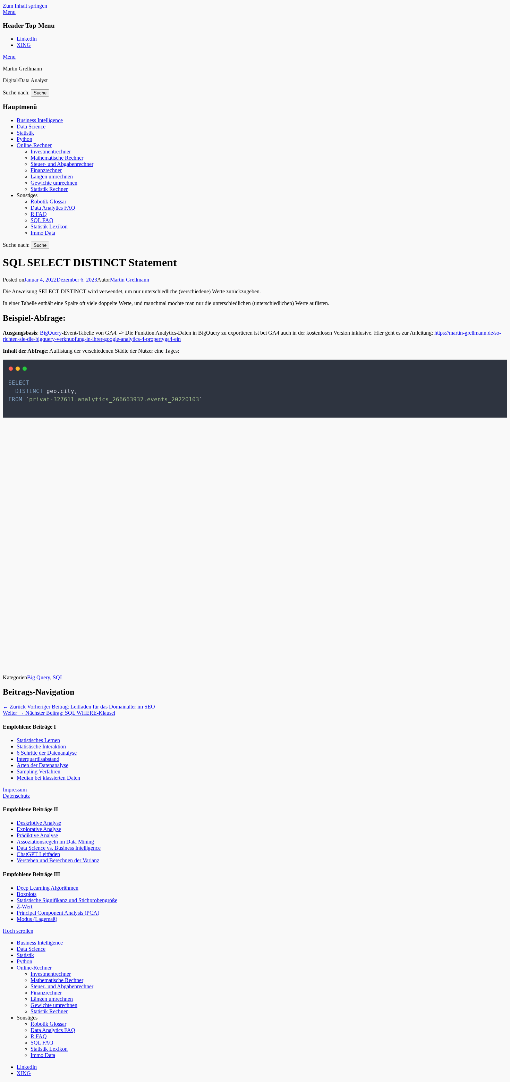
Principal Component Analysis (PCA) (58, 913)
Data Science (31, 126)
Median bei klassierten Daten (48, 778)
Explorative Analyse (39, 829)
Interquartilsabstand (38, 759)
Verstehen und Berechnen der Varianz (58, 860)
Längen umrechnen (52, 176)
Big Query (38, 677)
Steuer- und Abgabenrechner (62, 164)
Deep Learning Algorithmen (47, 888)
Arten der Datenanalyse (42, 765)
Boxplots (26, 894)
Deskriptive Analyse (39, 823)
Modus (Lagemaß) (37, 919)
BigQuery (51, 333)
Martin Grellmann (22, 69)
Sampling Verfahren (38, 771)
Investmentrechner (51, 151)
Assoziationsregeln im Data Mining (55, 842)
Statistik (25, 133)
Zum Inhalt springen (25, 6)
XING (24, 45)
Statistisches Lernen (38, 740)
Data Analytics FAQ (53, 208)
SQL (58, 677)
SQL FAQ (42, 220)
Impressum (15, 789)
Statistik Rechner (49, 189)
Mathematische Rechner (57, 158)
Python (24, 139)
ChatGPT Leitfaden (38, 854)
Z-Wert (24, 906)
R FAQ (39, 214)
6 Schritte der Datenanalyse (47, 753)
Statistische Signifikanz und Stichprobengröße (67, 900)
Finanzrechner (46, 170)
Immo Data (43, 233)
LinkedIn (27, 39)
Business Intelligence (40, 120)
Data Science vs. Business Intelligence (59, 848)
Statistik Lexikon (49, 226)
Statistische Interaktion (41, 746)
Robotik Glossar (48, 201)
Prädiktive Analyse (37, 835)
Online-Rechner (34, 145)
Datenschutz (16, 796)
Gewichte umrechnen (54, 183)
